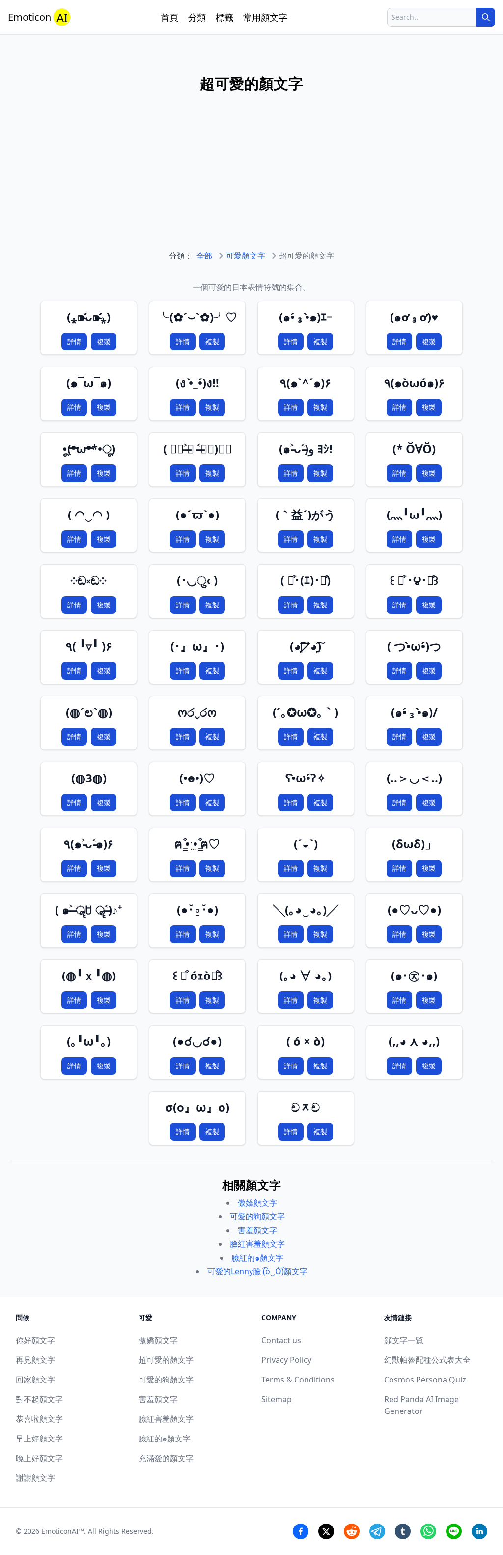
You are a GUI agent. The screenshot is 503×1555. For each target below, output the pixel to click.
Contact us (281, 1340)
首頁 (169, 17)
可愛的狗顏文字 (257, 1216)
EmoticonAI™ (62, 1531)
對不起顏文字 (39, 1399)
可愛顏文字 (245, 255)
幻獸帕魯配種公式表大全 (427, 1359)
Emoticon (38, 17)
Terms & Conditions (298, 1379)
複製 (104, 341)
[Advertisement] (251, 181)
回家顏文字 (35, 1379)
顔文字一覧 (403, 1340)
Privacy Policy (286, 1359)
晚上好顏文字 (39, 1458)
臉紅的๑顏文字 (257, 1257)
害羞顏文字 (257, 1230)
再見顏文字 (35, 1359)
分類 (197, 17)
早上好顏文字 (39, 1438)
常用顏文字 (265, 17)
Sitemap (276, 1399)
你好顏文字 (35, 1340)
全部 (204, 255)
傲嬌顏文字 (257, 1202)
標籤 (224, 17)
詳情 (74, 341)
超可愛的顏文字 (166, 1359)
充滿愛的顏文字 (166, 1458)
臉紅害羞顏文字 (257, 1243)
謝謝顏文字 (35, 1477)
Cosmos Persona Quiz (425, 1379)
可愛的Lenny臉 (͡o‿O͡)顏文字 (257, 1271)
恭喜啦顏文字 (39, 1418)
